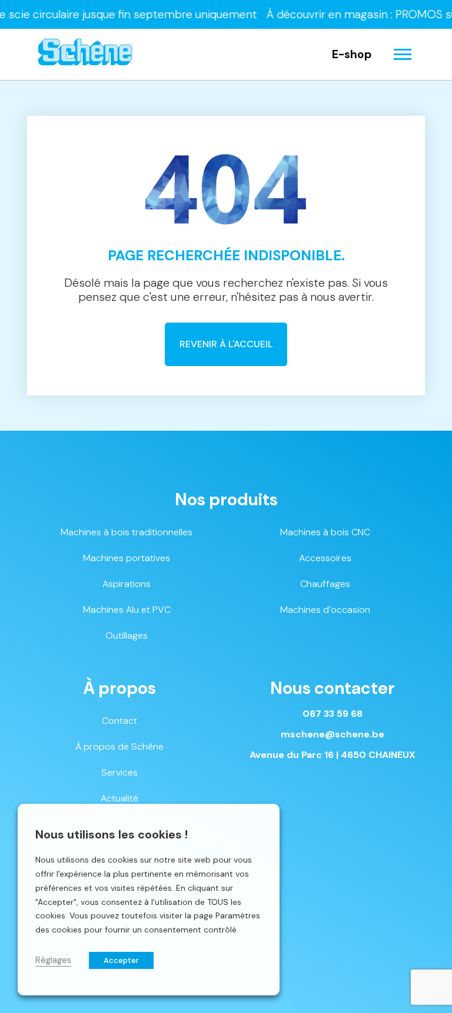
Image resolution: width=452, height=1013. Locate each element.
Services (119, 772)
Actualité (119, 798)
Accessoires (325, 558)
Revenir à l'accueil (226, 344)
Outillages (126, 635)
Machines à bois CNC (325, 532)
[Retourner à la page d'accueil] (85, 54)
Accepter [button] (121, 960)
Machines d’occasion (325, 609)
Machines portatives (126, 558)
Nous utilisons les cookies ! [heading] (111, 834)
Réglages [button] (53, 960)
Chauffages (325, 584)
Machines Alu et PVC (127, 609)
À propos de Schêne (119, 746)
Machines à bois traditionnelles (126, 532)
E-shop (352, 54)
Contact (119, 721)
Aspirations (126, 584)
